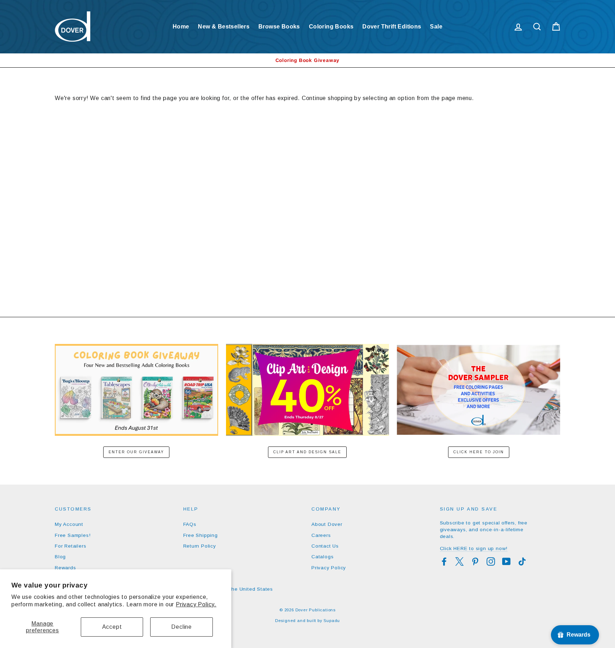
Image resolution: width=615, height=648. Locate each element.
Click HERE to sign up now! (474, 548)
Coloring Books (331, 26)
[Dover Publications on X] (459, 561)
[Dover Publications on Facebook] (444, 561)
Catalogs (322, 556)
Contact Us (325, 546)
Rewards (65, 567)
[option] (307, 60)
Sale (436, 26)
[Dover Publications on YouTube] (506, 561)
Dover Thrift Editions (391, 26)
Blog (60, 556)
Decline (181, 627)
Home (181, 26)
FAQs (189, 524)
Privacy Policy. (196, 604)
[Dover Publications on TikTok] (522, 561)
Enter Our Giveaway (136, 452)
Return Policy (199, 546)
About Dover (326, 524)
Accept (112, 627)
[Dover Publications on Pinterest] (475, 561)
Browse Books (279, 26)
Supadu (332, 620)
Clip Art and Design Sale (307, 452)
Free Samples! (72, 535)
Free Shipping (200, 535)
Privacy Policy (328, 567)
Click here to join (478, 452)
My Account (69, 524)
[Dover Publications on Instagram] (491, 561)
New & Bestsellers (223, 26)
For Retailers (70, 546)
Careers (321, 535)
